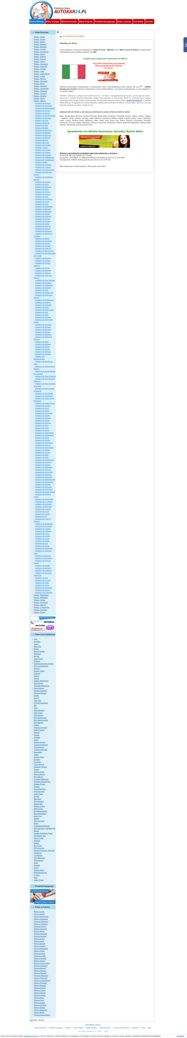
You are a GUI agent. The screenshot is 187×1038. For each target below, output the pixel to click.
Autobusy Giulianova (43, 556)
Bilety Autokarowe (41, 1028)
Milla (35, 878)
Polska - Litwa (39, 71)
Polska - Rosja (39, 84)
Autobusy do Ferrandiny (44, 472)
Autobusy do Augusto (43, 118)
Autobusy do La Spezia (43, 502)
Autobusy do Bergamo (43, 130)
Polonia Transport (40, 728)
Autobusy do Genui (42, 546)
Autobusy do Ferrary (42, 192)
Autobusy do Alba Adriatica (45, 108)
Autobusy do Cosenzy (43, 462)
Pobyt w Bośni (39, 1013)
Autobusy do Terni (42, 425)
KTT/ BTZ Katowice (41, 703)
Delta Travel (38, 659)
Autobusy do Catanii (42, 153)
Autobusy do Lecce (42, 534)
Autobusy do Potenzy (43, 303)
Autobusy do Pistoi (42, 583)
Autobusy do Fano (42, 189)
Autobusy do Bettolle (43, 133)
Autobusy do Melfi (41, 342)
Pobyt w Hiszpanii (40, 934)
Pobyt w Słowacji (40, 971)
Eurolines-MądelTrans (42, 782)
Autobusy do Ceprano (43, 165)
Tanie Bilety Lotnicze (93, 1025)
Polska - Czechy (40, 49)
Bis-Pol (36, 656)
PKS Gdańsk (38, 715)
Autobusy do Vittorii (42, 450)
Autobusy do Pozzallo (43, 305)
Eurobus (37, 760)
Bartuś (36, 649)
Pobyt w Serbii (39, 951)
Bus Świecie (38, 777)
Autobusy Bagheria (42, 123)
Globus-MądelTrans (41, 681)
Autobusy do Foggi (42, 202)
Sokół (36, 740)
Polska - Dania (39, 54)
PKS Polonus (39, 801)
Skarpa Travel (39, 772)
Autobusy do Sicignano (43, 413)
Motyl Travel (38, 809)
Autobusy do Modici (42, 347)
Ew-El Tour (38, 846)
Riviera (36, 769)
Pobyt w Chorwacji (41, 924)
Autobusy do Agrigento (43, 106)
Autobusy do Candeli (43, 145)
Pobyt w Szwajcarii (41, 919)
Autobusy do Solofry (42, 416)
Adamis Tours (39, 757)
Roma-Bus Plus (39, 789)
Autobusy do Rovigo (42, 332)
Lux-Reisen (38, 855)
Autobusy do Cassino (43, 155)
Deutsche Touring (40, 767)
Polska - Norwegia (41, 81)
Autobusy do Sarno (42, 585)
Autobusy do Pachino (43, 283)
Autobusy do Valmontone (44, 433)
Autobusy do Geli (41, 543)
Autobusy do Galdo (42, 541)
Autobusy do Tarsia (42, 421)
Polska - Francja (40, 59)
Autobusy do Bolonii (42, 138)
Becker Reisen (39, 651)
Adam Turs (38, 816)
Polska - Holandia (40, 66)
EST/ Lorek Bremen (41, 666)
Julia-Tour (37, 701)
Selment (37, 841)
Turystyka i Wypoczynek (121, 1028)
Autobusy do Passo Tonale (45, 492)
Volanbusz (38, 853)
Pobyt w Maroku (40, 993)
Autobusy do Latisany (43, 531)
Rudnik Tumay (39, 730)
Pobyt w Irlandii (39, 944)
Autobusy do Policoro (43, 470)
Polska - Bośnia (39, 612)
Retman (37, 733)
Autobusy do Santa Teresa (45, 403)
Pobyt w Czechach (41, 966)
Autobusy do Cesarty (43, 150)
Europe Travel (39, 671)
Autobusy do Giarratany (44, 548)
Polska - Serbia (39, 600)
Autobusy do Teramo (43, 261)
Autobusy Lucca (41, 516)
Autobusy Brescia (41, 140)
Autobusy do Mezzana (43, 487)
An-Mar (36, 796)
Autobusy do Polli (41, 290)
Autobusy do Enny (42, 184)
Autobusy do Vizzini (42, 453)
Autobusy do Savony (43, 406)
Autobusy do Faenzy (42, 194)
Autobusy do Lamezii (43, 529)
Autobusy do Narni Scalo (44, 310)
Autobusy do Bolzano (43, 135)
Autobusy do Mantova (43, 334)
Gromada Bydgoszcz (41, 686)
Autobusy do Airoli (42, 457)
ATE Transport (39, 821)
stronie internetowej (134, 100)
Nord (36, 708)
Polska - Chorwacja (41, 52)
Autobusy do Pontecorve (44, 293)
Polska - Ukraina (40, 96)
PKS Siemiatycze (40, 718)
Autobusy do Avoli (41, 121)
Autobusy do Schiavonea (44, 460)
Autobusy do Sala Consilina (45, 376)
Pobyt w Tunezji (40, 990)
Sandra (36, 735)
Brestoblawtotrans (40, 811)
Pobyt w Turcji (39, 1000)
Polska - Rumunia (40, 610)
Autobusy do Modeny (43, 344)
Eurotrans (37, 762)
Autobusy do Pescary (43, 226)
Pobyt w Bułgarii (40, 968)
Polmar (36, 725)
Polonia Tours (39, 870)
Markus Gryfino (39, 806)
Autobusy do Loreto (42, 514)
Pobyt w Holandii (40, 936)
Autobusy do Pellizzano (44, 489)
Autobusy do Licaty (42, 539)
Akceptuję (180, 1036)
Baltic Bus (37, 646)
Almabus (37, 642)
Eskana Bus (38, 804)
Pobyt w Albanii (39, 1008)
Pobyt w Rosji (39, 998)
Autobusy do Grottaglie (43, 558)
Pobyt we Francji (40, 926)
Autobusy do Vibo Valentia (45, 280)
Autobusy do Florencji (43, 187)
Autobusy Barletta (41, 128)
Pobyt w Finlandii (40, 983)
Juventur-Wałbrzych (41, 779)
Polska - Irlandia (40, 69)
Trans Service (39, 764)
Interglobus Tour (40, 836)
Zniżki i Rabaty (78, 1028)
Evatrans (37, 674)
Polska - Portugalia (41, 602)
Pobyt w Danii (39, 941)
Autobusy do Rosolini (43, 330)
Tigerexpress (39, 860)
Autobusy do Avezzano (43, 526)
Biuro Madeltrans (40, 814)
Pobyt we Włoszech (41, 922)
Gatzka (36, 678)
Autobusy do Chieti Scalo (44, 170)
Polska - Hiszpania (41, 64)
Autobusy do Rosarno (43, 325)
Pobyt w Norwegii (40, 929)
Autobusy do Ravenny (43, 231)
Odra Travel (38, 713)
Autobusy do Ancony (42, 111)
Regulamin (135, 1028)
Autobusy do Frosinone (43, 199)
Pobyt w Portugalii (40, 978)
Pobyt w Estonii (39, 961)
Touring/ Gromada (40, 750)
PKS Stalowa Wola (41, 720)
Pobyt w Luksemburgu (42, 981)
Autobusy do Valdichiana (44, 435)
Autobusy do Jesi (41, 578)
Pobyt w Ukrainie (40, 958)
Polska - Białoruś (40, 44)
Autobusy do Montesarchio (45, 480)
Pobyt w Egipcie (40, 988)
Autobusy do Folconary (43, 477)
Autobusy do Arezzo (42, 113)
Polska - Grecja (39, 62)
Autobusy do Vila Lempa (44, 448)
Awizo (36, 644)
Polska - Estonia (40, 57)
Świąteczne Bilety (91, 1028)
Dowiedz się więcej (31, 1036)
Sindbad (37, 737)
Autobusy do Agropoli (43, 568)
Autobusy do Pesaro (42, 221)
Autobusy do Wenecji (43, 271)
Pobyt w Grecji (39, 939)
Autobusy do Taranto (43, 418)
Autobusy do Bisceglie (43, 507)
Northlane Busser (40, 873)
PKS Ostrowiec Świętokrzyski (44, 828)
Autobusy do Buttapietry (44, 524)
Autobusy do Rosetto (43, 327)
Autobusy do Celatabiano (44, 160)
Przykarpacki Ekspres (42, 826)
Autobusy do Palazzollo (44, 285)
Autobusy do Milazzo (43, 352)
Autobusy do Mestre (42, 349)
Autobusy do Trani (42, 428)
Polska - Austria (39, 39)
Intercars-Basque (40, 693)
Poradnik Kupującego (56, 1028)
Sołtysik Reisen (39, 742)
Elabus (36, 843)
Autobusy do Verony (42, 440)
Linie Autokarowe (104, 1028)
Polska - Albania (40, 605)
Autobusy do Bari (41, 125)
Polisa (149, 1028)
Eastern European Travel (43, 833)
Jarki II (36, 698)
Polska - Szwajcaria (41, 89)
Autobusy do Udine (42, 224)
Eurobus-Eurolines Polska (43, 664)
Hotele (143, 1028)
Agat (35, 639)
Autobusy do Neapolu (43, 212)
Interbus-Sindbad (40, 691)
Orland (36, 819)
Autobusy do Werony (43, 273)
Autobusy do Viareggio (43, 593)
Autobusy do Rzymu (42, 244)
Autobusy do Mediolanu (44, 207)
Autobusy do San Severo (44, 251)
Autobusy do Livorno (43, 580)
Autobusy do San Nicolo (44, 393)
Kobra (36, 823)
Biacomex (37, 799)
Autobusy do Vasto (42, 438)
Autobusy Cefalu (41, 162)
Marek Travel (39, 838)
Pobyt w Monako (40, 986)
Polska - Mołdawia (41, 598)
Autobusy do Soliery (42, 590)
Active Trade (38, 794)
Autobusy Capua (41, 148)
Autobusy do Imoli (41, 204)
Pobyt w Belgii (39, 931)
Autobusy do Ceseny (43, 167)
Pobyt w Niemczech (41, 917)
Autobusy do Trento (42, 268)
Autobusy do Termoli (42, 246)
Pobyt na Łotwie (40, 956)
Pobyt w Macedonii (41, 949)
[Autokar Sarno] (109, 73)
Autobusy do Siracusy (43, 258)
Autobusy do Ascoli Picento (45, 116)
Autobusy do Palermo (43, 216)
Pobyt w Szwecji (40, 946)
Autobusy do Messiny (43, 209)
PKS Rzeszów (39, 792)
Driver (36, 868)
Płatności (68, 1028)
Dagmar (37, 865)
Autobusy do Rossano (43, 475)
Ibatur (36, 863)
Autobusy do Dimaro (42, 465)
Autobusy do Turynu (42, 219)
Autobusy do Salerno (43, 248)
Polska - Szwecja (40, 94)
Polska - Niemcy (40, 79)
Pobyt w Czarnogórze (42, 963)
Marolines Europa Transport (44, 851)
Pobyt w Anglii (39, 912)
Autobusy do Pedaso (43, 288)
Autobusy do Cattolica (43, 571)
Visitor (36, 755)
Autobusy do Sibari (42, 411)
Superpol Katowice (41, 745)
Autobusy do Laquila (43, 509)
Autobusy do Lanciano (43, 504)
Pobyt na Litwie (39, 954)
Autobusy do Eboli (42, 455)
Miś (35, 705)
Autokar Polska (39, 784)
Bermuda (37, 654)
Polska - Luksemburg (42, 74)
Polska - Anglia (39, 37)
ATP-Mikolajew (39, 858)
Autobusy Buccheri (42, 143)
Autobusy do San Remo (44, 396)
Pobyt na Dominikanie (42, 1015)
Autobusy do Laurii (42, 512)
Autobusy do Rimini (42, 239)
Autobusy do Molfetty (43, 354)
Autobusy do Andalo (42, 566)
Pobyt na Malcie (40, 995)
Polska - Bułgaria (40, 47)
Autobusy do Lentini (42, 536)
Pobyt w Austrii (39, 914)
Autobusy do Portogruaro (44, 300)
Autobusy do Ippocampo (44, 499)
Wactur (36, 831)
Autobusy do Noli (41, 312)
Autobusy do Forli (41, 197)
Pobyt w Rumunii (40, 1005)
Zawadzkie (38, 752)
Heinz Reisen (39, 688)
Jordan (36, 696)
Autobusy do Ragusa (43, 317)
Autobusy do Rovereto (43, 241)
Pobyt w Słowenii (40, 973)
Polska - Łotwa (39, 76)
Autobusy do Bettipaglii (43, 467)
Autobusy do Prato (42, 307)
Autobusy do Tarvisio (43, 423)
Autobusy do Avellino (43, 484)
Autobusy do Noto (41, 315)
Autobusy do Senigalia (43, 588)
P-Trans (37, 875)
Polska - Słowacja (40, 86)
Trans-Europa (39, 747)
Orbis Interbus (39, 710)
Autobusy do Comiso (43, 182)
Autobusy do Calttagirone (44, 157)
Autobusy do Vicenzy (43, 445)
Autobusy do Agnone (43, 103)
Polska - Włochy (40, 101)
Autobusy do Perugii (42, 229)
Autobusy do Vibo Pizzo (44, 443)
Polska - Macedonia (41, 595)
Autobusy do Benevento (44, 482)
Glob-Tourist (38, 683)
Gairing (36, 676)
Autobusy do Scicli (42, 408)
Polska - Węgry (39, 98)
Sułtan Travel (39, 880)
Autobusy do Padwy (42, 214)
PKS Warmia (38, 723)
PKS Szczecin (39, 848)
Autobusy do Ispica (42, 430)
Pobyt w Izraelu (39, 1003)
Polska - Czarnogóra (41, 607)
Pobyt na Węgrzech (41, 976)
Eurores (37, 669)
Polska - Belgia (39, 42)
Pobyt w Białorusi (40, 1010)
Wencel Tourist (39, 774)
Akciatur (37, 787)
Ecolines (37, 661)
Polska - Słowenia (40, 91)
